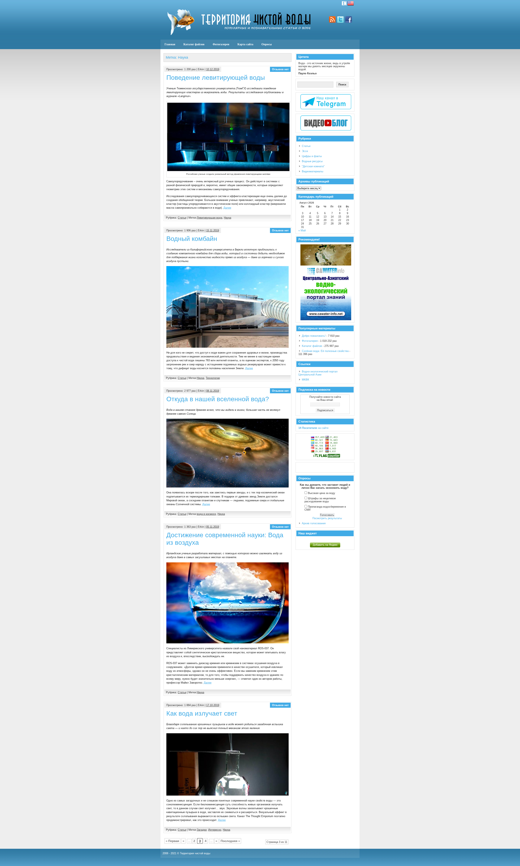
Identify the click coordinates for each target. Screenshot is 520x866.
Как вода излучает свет (201, 713)
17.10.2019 (212, 705)
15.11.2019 (212, 230)
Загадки (202, 829)
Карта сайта (245, 44)
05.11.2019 (212, 526)
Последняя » (230, 841)
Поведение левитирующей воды (215, 77)
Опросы (266, 44)
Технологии (213, 378)
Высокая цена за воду (321, 493)
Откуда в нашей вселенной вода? (217, 399)
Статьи (182, 217)
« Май (302, 230)
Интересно (214, 829)
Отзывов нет (280, 69)
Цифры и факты (312, 156)
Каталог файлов (194, 44)
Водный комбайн (191, 238)
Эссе (305, 151)
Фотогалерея (221, 44)
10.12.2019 (212, 69)
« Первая (172, 841)
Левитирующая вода (209, 217)
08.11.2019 (212, 390)
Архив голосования (314, 523)
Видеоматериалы (312, 171)
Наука (227, 217)
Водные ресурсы (312, 161)
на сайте (313, 427)
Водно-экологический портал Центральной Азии (318, 373)
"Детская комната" (313, 166)
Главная (170, 44)
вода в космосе (206, 514)
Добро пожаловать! (314, 335)
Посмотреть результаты (327, 518)
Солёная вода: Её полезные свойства (325, 351)
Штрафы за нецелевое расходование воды (320, 500)
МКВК (305, 379)
